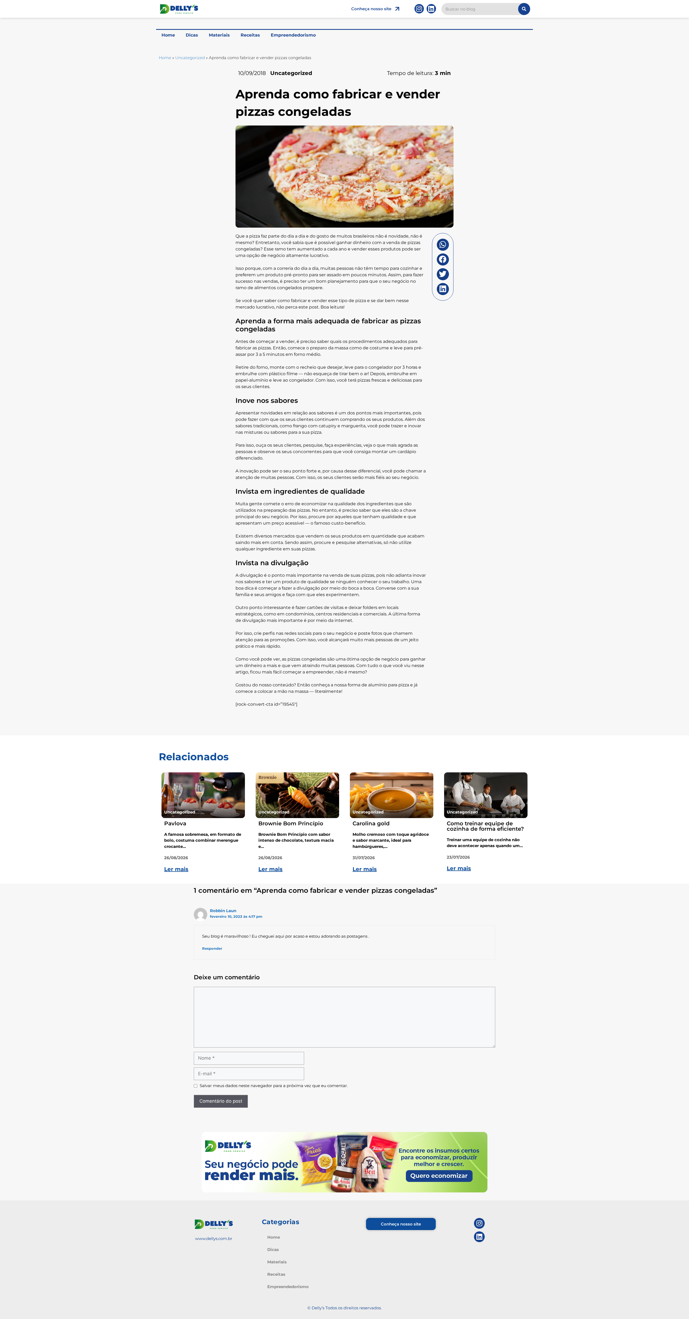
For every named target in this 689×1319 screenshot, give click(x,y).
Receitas (250, 35)
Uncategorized (190, 57)
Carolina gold (371, 823)
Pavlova (175, 823)
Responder (212, 949)
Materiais (219, 35)
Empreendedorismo (293, 35)
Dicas (192, 35)
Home (168, 35)
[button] (443, 245)
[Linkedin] (431, 8)
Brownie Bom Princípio (290, 823)
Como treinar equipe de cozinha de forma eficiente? (485, 826)
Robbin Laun (223, 910)
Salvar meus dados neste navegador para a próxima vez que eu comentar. (274, 1085)
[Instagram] (419, 8)
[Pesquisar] (524, 9)
